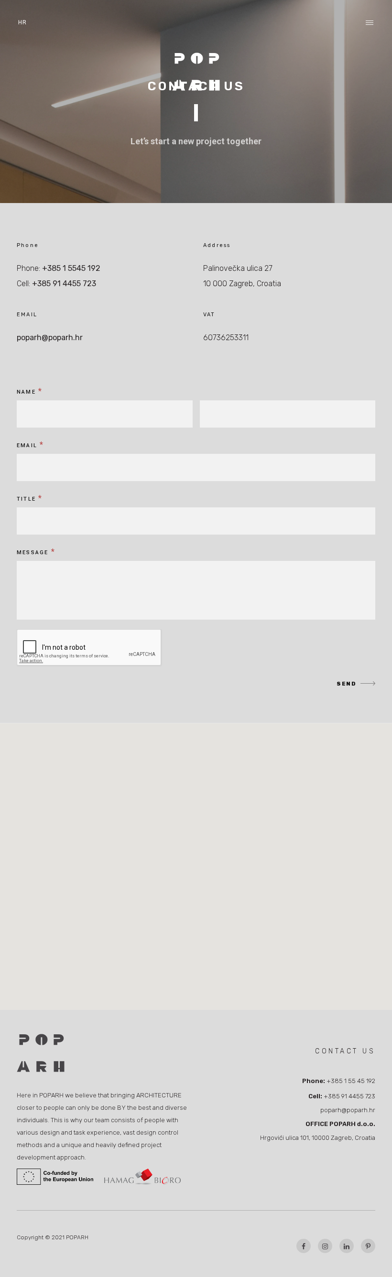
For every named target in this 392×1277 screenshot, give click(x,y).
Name (30, 391)
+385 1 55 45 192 (351, 1080)
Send (346, 684)
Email (30, 444)
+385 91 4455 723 (64, 283)
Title (30, 498)
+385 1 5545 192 (71, 268)
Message (36, 551)
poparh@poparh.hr (50, 337)
